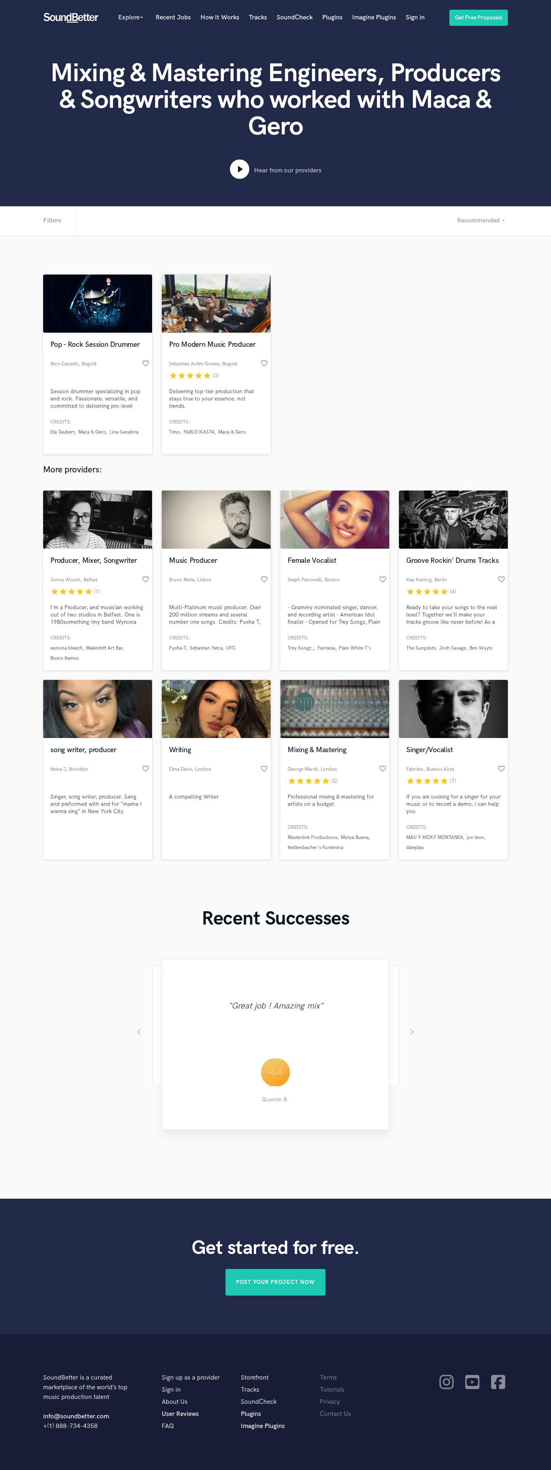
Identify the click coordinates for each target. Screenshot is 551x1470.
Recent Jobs (173, 17)
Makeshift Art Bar (104, 648)
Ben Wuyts (481, 648)
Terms (328, 1378)
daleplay (415, 848)
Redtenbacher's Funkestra (315, 848)
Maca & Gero (92, 432)
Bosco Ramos (64, 658)
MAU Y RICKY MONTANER (434, 838)
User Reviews (180, 1414)
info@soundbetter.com (76, 1416)
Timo (174, 432)
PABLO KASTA (199, 432)
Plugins (332, 17)
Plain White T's (355, 648)
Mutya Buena (355, 838)
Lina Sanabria (124, 432)
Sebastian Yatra (206, 648)
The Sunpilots (421, 648)
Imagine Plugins (374, 17)
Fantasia (326, 648)
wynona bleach (66, 648)
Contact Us (335, 1414)
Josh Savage (452, 648)
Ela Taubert (62, 432)
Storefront (255, 1378)
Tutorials (332, 1390)
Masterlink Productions (312, 838)
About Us (175, 1402)
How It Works (219, 17)
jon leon (475, 838)
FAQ (168, 1426)
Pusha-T (177, 648)
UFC (231, 648)
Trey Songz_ (301, 648)
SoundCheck (295, 17)
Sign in (415, 17)
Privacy (330, 1402)
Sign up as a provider (191, 1378)
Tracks (258, 17)
